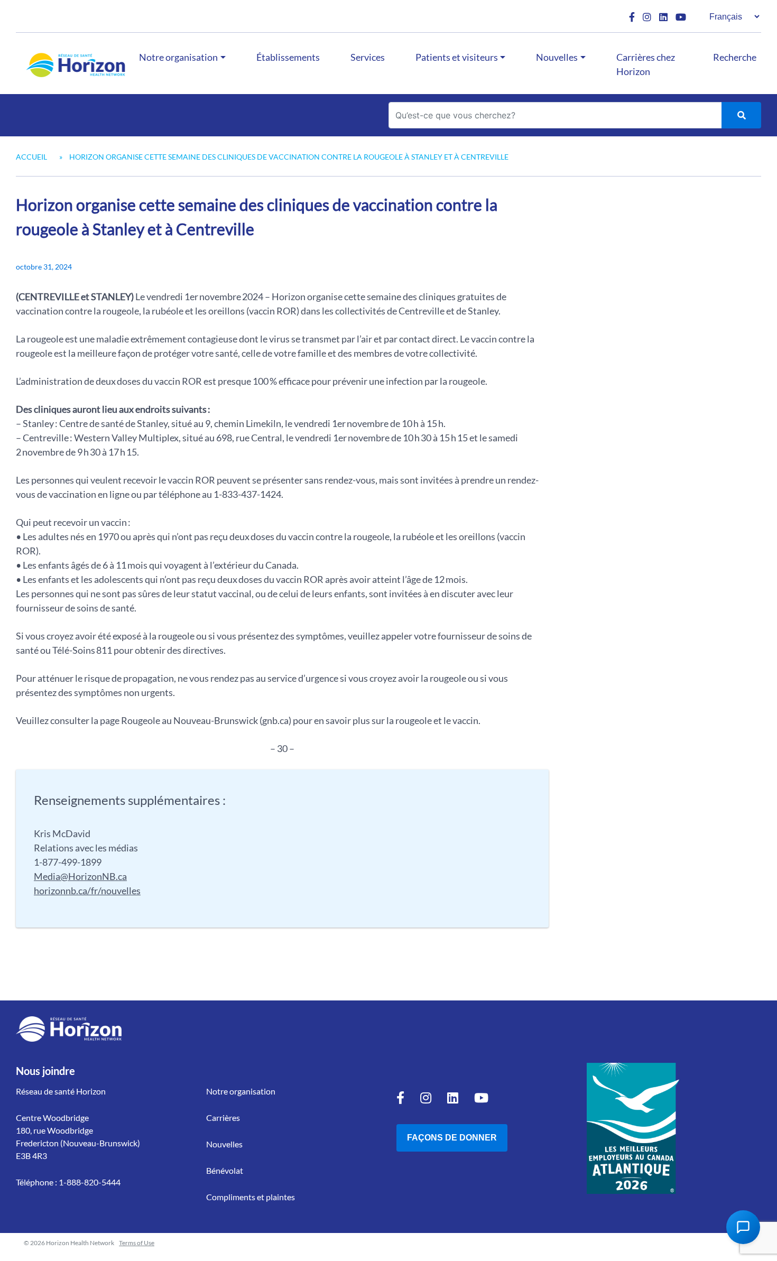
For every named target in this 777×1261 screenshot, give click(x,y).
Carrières (223, 1117)
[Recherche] (741, 115)
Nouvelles (557, 57)
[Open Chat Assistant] (743, 1227)
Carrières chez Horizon (645, 64)
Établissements (288, 57)
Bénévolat (224, 1170)
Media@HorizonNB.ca (80, 876)
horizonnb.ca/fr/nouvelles (87, 890)
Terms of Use (136, 1243)
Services (367, 57)
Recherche (734, 57)
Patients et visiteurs (456, 57)
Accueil (31, 156)
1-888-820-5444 (90, 1182)
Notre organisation (178, 57)
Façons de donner (452, 1137)
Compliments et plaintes (250, 1197)
